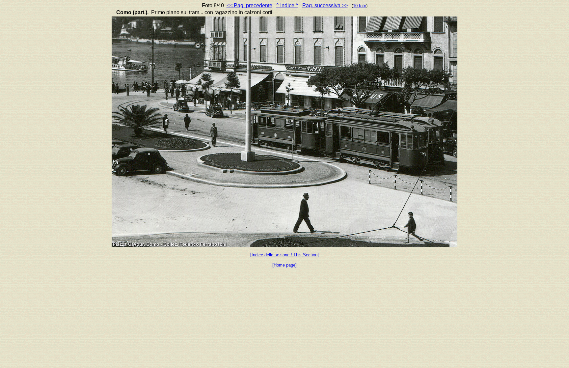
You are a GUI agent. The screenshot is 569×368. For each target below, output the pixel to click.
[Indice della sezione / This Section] (284, 254)
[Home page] (284, 265)
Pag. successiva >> (325, 5)
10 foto (359, 5)
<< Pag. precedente (249, 5)
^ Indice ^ (287, 5)
